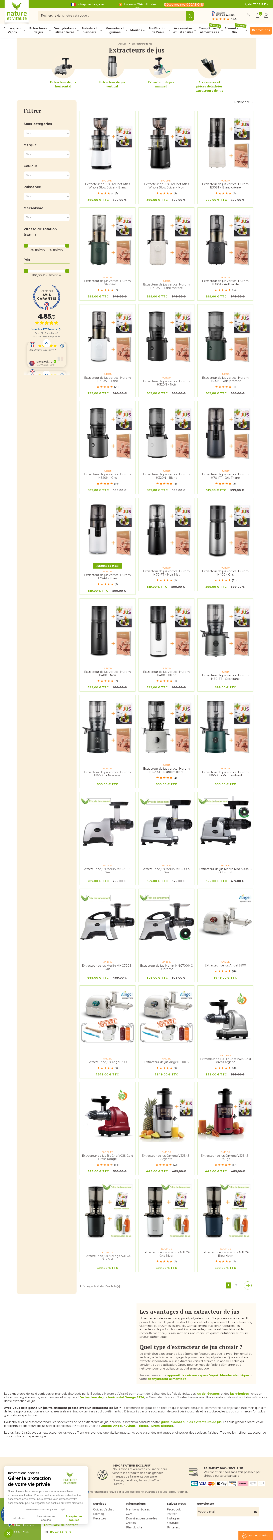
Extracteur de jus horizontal (63, 84)
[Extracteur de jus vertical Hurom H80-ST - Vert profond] (225, 727)
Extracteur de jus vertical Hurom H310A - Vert (107, 282)
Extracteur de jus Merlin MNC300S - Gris (107, 870)
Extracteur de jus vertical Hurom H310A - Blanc (107, 379)
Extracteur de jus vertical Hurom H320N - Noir (166, 383)
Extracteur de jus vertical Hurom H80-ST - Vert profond (225, 774)
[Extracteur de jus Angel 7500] (107, 1017)
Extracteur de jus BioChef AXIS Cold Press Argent (225, 1060)
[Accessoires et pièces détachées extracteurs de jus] (209, 66)
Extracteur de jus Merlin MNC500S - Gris (166, 870)
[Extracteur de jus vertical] (112, 66)
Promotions (261, 30)
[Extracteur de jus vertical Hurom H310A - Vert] (107, 239)
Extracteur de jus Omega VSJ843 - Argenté (166, 1157)
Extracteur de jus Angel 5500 (225, 965)
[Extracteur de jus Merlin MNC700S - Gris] (107, 920)
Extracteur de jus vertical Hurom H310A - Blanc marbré (166, 286)
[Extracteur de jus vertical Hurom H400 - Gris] (225, 529)
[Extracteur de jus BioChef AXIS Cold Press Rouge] (107, 1114)
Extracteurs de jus (38, 30)
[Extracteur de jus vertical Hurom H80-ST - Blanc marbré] (166, 727)
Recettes (99, 1518)
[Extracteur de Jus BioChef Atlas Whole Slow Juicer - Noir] (166, 142)
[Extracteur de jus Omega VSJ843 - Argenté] (166, 1114)
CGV (129, 1514)
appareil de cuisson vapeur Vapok (193, 1375)
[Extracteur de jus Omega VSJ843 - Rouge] (225, 1114)
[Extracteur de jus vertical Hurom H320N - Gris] (107, 433)
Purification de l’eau (157, 30)
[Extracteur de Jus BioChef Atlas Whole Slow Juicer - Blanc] (107, 142)
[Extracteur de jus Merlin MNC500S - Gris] (166, 823)
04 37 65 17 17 (257, 4)
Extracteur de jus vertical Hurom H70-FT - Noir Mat (166, 573)
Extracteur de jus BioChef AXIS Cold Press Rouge (107, 1157)
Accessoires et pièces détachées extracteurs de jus (209, 86)
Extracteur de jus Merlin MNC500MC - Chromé (225, 870)
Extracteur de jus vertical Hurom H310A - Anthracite (225, 282)
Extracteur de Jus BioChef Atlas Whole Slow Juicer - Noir (166, 185)
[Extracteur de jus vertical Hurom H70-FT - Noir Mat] (166, 529)
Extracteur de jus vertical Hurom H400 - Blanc (166, 673)
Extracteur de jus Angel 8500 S (166, 1062)
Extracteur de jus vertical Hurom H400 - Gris (225, 573)
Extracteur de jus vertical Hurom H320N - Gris (107, 476)
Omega (106, 1426)
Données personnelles (141, 1518)
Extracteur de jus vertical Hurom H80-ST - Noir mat (107, 774)
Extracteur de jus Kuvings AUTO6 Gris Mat (107, 1257)
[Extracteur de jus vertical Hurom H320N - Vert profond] (225, 336)
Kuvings (130, 1426)
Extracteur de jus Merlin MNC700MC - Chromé (166, 967)
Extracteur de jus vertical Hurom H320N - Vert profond (225, 379)
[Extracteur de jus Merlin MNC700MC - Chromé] (166, 920)
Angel (117, 1426)
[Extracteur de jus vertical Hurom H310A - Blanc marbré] (166, 239)
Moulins (136, 30)
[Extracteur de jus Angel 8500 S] (166, 1017)
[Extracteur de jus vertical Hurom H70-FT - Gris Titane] (225, 433)
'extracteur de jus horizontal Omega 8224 (112, 1397)
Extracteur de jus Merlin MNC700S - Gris (107, 967)
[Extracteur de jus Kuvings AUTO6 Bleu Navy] (225, 1211)
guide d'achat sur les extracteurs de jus (191, 1422)
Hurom (154, 1426)
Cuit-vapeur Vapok (12, 30)
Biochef (167, 1426)
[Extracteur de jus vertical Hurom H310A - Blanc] (107, 336)
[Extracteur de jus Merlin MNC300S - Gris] (107, 823)
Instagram (174, 1518)
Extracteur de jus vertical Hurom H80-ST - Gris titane (225, 677)
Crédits (131, 1523)
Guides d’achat (103, 1509)
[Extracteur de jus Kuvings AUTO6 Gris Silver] (166, 1211)
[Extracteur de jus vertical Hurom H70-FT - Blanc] (107, 529)
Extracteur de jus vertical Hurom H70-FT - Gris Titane (225, 476)
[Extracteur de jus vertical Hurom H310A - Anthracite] (225, 239)
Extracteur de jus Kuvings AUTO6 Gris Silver (166, 1254)
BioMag (98, 1514)
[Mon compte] (266, 16)
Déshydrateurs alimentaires (65, 30)
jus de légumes (208, 1393)
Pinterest (173, 1527)
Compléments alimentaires (209, 30)
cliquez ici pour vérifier (172, 1491)
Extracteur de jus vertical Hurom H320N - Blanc (166, 476)
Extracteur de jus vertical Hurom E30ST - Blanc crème (225, 185)
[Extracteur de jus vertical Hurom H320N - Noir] (166, 336)
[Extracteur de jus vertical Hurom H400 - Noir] (107, 630)
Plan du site (134, 1527)
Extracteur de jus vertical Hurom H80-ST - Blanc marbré (166, 770)
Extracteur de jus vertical (112, 84)
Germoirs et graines (115, 30)
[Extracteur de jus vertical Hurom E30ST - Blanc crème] (225, 142)
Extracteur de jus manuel (161, 84)
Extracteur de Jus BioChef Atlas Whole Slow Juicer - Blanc (107, 185)
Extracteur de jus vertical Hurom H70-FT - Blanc (107, 576)
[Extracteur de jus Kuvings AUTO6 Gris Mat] (107, 1211)
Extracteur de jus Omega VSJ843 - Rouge (225, 1157)
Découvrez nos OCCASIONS (184, 4)
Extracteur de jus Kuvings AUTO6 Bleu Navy (225, 1254)
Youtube (173, 1523)
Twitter (172, 1514)
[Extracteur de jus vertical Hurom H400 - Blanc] (166, 630)
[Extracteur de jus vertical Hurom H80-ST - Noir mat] (107, 727)
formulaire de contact (61, 1525)
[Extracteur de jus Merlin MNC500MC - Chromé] (225, 823)
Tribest (142, 1426)
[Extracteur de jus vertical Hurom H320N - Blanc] (166, 433)
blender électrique (234, 1375)
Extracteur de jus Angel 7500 (107, 1062)
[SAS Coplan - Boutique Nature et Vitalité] (25, 13)
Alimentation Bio (235, 30)
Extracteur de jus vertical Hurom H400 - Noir (107, 673)
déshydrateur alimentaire (167, 1379)
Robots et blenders (89, 30)
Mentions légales (138, 1509)
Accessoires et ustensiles (183, 30)
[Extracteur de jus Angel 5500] (225, 920)
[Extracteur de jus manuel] (161, 66)
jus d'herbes (239, 1393)
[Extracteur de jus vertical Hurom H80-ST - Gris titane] (225, 630)
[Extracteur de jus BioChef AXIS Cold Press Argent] (225, 1017)
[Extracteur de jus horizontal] (63, 66)
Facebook (174, 1509)
